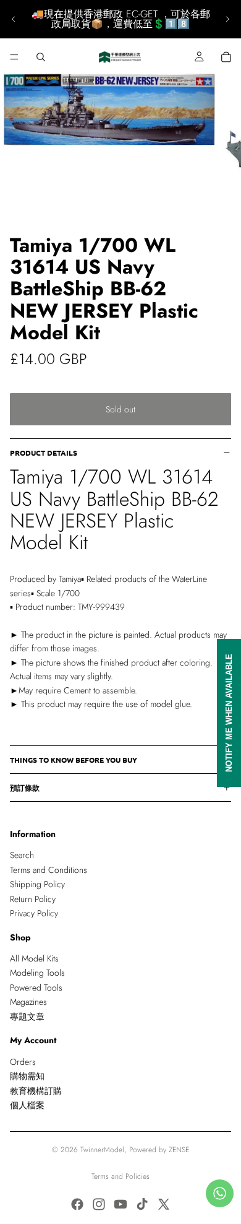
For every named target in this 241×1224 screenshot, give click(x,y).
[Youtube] (120, 1204)
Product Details (43, 453)
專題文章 (27, 1016)
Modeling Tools (37, 973)
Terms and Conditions (48, 870)
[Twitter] (163, 1204)
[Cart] (226, 57)
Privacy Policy (34, 913)
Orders (23, 1062)
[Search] (40, 57)
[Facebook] (77, 1204)
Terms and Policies (120, 1176)
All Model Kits (34, 958)
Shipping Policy (37, 884)
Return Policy (33, 899)
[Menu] (14, 57)
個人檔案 (27, 1105)
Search (22, 855)
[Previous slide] (13, 19)
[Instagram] (98, 1204)
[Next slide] (227, 19)
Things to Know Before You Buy (73, 760)
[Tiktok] (142, 1204)
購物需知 (27, 1076)
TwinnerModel (102, 1149)
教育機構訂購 (36, 1091)
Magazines (28, 1002)
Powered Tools (36, 987)
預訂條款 (25, 787)
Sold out (120, 409)
